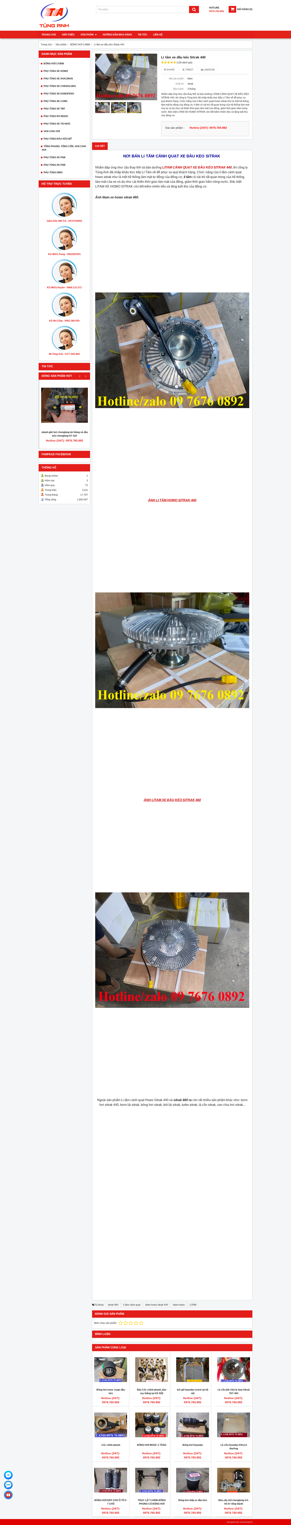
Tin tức (142, 34)
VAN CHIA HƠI (52, 131)
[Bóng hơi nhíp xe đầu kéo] (192, 1480)
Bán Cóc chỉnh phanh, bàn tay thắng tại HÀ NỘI (151, 1391)
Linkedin (209, 69)
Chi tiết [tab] (100, 146)
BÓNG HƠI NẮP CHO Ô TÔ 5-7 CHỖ (110, 1502)
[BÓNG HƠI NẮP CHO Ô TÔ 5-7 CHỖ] (110, 1480)
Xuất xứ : (180, 83)
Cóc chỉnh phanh (110, 1445)
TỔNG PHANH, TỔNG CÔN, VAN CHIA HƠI (64, 148)
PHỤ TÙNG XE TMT (54, 108)
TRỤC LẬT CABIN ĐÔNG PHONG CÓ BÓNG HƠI (152, 1502)
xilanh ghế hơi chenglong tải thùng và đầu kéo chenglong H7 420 (64, 434)
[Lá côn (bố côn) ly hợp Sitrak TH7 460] (233, 1369)
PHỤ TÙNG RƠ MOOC (56, 116)
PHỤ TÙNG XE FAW (54, 157)
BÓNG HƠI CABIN (54, 63)
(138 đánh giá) (184, 62)
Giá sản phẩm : (174, 127)
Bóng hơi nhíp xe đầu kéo (192, 1500)
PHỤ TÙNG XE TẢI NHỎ (57, 123)
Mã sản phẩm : (177, 78)
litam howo (179, 1304)
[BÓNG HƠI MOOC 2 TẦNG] (151, 1424)
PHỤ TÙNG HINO (53, 172)
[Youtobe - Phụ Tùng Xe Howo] (8, 1495)
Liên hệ (158, 34)
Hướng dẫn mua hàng (117, 34)
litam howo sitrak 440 (156, 1304)
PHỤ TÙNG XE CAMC (56, 101)
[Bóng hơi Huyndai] (192, 1424)
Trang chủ (49, 34)
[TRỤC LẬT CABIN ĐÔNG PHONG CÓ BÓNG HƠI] (151, 1480)
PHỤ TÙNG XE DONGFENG (59, 93)
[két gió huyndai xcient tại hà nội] (192, 1369)
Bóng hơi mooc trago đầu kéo (110, 1391)
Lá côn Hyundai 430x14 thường (234, 1447)
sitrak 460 (113, 1304)
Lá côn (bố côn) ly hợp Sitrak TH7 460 (234, 1391)
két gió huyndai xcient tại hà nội (192, 1391)
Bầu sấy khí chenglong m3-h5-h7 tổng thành (233, 1502)
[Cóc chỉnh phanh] (110, 1424)
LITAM (193, 1304)
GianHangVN (246, 1522)
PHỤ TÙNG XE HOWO (56, 71)
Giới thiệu (68, 34)
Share (170, 69)
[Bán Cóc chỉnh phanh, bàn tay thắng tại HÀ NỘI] (151, 1369)
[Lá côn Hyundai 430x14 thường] (233, 1424)
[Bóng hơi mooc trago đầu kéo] (110, 1369)
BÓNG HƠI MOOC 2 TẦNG (151, 1445)
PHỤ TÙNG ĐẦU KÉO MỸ (58, 138)
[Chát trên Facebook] (8, 1475)
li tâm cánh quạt (131, 1304)
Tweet (189, 69)
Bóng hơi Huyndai (193, 1445)
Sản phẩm (87, 34)
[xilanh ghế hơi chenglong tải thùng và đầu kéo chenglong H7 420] (64, 405)
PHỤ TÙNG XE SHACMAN (58, 78)
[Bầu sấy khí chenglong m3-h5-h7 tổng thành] (233, 1480)
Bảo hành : (179, 89)
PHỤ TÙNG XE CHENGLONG (60, 86)
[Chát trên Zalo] (8, 1485)
